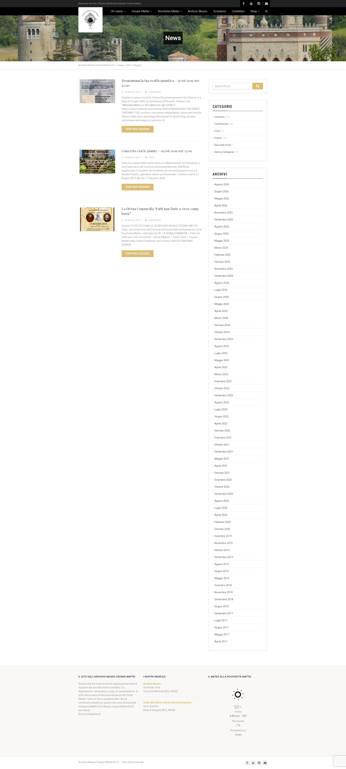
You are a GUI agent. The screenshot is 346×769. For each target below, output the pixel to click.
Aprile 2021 (220, 465)
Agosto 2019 (221, 564)
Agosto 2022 (221, 402)
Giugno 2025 (221, 233)
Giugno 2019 (221, 571)
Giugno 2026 (221, 191)
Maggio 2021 (221, 458)
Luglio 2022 (220, 409)
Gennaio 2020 (222, 529)
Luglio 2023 (220, 353)
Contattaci (238, 11)
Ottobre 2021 (222, 444)
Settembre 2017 (223, 613)
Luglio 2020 (220, 507)
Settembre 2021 (223, 451)
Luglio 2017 (220, 620)
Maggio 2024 (221, 304)
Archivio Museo (197, 11)
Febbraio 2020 (222, 522)
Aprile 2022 (220, 423)
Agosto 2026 (221, 184)
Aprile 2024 (220, 311)
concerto (219, 116)
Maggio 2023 (221, 360)
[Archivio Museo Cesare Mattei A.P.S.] (90, 19)
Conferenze (154, 92)
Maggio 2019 (221, 578)
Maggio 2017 (221, 634)
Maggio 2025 (221, 240)
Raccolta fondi (222, 145)
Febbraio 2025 (222, 254)
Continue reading (137, 129)
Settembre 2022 (223, 395)
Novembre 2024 (223, 268)
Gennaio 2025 (222, 261)
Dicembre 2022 (223, 381)
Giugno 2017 (221, 627)
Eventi (151, 157)
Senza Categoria (224, 152)
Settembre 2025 (223, 219)
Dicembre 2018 (223, 585)
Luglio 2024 (220, 289)
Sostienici (219, 11)
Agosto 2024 (221, 282)
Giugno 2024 (221, 297)
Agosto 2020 (221, 500)
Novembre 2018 (223, 592)
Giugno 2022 (221, 416)
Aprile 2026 (220, 205)
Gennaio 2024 (222, 325)
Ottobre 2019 (222, 550)
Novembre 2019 (223, 543)
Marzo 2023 (221, 374)
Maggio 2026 (221, 198)
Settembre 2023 (223, 339)
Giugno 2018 (221, 606)
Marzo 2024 (221, 318)
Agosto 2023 (221, 346)
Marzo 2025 (221, 247)
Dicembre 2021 (223, 437)
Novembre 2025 (223, 212)
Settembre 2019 (223, 557)
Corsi (217, 130)
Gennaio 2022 (222, 430)
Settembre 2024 (223, 275)
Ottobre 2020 (222, 486)
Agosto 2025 (221, 226)
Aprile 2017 (220, 641)
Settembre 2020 (223, 493)
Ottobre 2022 (222, 388)
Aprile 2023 (220, 367)
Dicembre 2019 (223, 536)
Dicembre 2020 (223, 479)
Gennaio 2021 (222, 472)
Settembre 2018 (223, 599)
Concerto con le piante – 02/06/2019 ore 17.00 (157, 151)
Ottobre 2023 (222, 332)
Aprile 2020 (220, 515)
